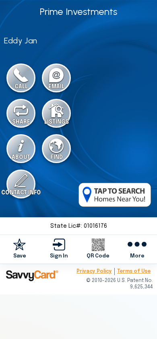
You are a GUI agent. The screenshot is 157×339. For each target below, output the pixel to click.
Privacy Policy (94, 271)
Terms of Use (134, 271)
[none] (19, 249)
